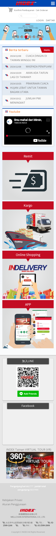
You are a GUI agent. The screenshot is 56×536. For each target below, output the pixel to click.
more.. (47, 49)
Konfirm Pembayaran (24, 10)
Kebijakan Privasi (12, 500)
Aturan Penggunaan (14, 504)
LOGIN (40, 20)
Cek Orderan (42, 10)
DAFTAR (50, 20)
